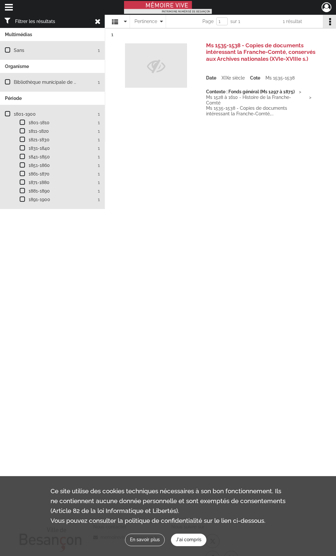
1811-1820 (39, 131)
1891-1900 (39, 199)
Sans (19, 50)
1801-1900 (25, 114)
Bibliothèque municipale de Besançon (54, 82)
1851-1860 (39, 165)
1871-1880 (39, 182)
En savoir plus (145, 539)
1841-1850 (39, 156)
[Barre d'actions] (329, 21)
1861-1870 (39, 173)
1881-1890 (39, 191)
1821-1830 (39, 139)
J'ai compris (188, 539)
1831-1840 (39, 148)
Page (208, 21)
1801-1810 (39, 122)
